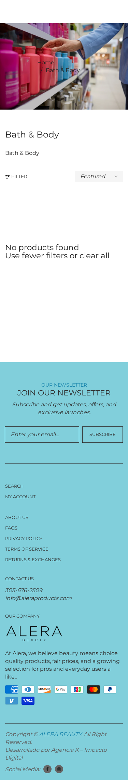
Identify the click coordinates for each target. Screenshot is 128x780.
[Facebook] (47, 769)
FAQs (11, 528)
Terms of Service (26, 549)
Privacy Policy (23, 538)
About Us (16, 517)
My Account (20, 496)
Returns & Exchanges (33, 559)
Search (14, 486)
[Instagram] (59, 769)
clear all (95, 255)
